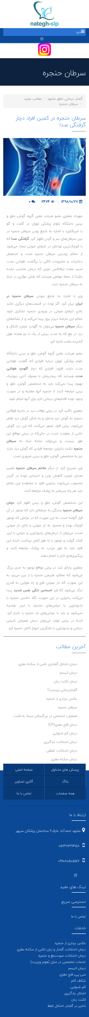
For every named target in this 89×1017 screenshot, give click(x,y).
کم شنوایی (78, 987)
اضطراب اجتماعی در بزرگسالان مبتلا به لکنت (45, 716)
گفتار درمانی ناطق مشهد (65, 99)
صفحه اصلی (24, 769)
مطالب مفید (33, 99)
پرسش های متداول (65, 769)
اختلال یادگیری (75, 993)
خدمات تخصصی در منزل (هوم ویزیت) (58, 962)
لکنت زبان (78, 999)
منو (78, 32)
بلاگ (65, 781)
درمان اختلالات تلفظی (61, 750)
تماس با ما (24, 793)
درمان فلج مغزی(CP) (62, 724)
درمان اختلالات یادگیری (60, 742)
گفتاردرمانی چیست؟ (62, 690)
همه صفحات (65, 793)
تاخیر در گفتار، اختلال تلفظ (67, 1006)
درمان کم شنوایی (65, 733)
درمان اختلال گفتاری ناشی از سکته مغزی (47, 664)
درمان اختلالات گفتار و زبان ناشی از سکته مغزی (51, 949)
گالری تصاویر (24, 781)
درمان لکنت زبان (65, 681)
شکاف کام (78, 981)
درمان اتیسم (68, 673)
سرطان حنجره (67, 707)
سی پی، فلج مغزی (72, 974)
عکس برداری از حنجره (61, 699)
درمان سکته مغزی (64, 759)
